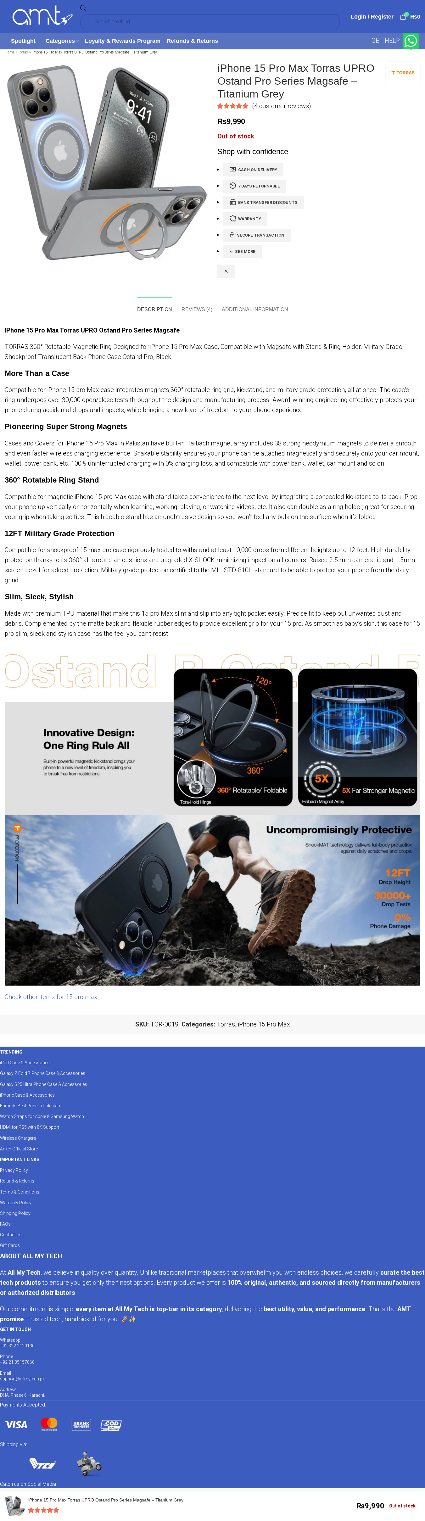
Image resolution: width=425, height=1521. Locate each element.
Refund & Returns (17, 1180)
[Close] (226, 271)
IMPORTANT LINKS (19, 1159)
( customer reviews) (281, 105)
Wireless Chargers (18, 1138)
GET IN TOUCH (15, 1329)
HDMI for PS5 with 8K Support (29, 1127)
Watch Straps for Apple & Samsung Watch (42, 1116)
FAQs (5, 1224)
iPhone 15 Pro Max (264, 1024)
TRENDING (11, 1051)
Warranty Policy (15, 1202)
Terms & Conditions (19, 1191)
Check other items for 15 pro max (51, 997)
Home (9, 52)
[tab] (154, 306)
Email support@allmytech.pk (22, 1376)
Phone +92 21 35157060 (17, 1359)
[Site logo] (42, 16)
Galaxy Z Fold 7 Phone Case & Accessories (42, 1073)
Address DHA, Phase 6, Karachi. (22, 1392)
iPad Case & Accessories (25, 1062)
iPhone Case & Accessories (27, 1095)
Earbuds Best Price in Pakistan (30, 1105)
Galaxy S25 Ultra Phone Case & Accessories (43, 1084)
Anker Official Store (19, 1148)
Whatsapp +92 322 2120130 (17, 1343)
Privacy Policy (14, 1170)
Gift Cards (10, 1245)
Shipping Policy (15, 1213)
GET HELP (386, 40)
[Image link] (63, 1424)
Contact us (11, 1234)
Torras (23, 52)
